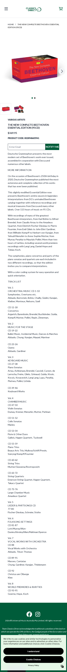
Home (11, 24)
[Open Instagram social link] (37, 614)
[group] (5, 108)
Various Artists (16, 120)
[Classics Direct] (33, 9)
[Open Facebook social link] (29, 614)
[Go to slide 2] (34, 98)
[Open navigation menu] (6, 8)
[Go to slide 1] (32, 98)
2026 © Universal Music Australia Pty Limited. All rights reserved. (33, 620)
